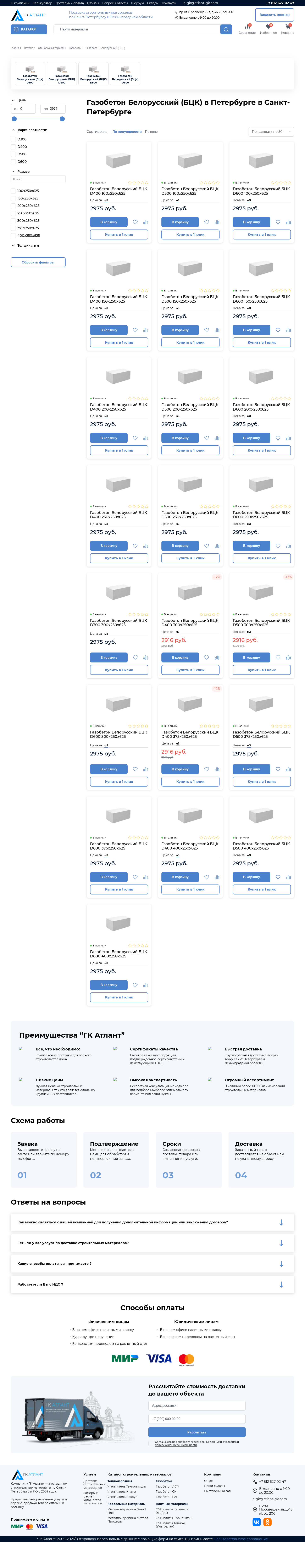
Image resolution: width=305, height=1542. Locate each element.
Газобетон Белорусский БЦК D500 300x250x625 (261, 623)
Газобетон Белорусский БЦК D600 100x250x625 (261, 191)
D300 (22, 139)
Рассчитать (196, 1432)
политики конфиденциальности (176, 1445)
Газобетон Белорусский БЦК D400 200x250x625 (118, 407)
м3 (106, 200)
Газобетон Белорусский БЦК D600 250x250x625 (261, 515)
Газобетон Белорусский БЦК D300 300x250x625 (118, 623)
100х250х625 (28, 191)
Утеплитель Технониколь (126, 1486)
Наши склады (214, 1486)
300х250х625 (28, 221)
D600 (22, 162)
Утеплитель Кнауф (121, 1492)
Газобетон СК (166, 1492)
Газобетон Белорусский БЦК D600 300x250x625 (118, 734)
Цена (21, 100)
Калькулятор (42, 3)
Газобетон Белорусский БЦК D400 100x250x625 (118, 191)
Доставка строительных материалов (94, 1484)
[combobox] (271, 132)
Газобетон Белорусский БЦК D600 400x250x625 (118, 954)
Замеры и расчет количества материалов (92, 1498)
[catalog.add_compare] (145, 222)
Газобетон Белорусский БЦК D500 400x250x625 (261, 846)
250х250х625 (28, 213)
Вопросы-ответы (115, 3)
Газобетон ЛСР (167, 1486)
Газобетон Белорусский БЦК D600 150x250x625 (261, 299)
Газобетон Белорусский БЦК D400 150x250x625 (118, 299)
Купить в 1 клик (119, 235)
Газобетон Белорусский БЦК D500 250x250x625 (189, 515)
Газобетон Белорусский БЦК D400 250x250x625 (118, 515)
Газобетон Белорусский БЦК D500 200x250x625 (189, 407)
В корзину (108, 222)
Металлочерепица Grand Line (126, 1511)
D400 (22, 147)
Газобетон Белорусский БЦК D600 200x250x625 (261, 407)
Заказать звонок (275, 15)
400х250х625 (28, 236)
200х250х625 (28, 206)
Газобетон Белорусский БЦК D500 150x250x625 (189, 299)
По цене (151, 131)
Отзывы (93, 3)
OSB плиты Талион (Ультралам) (170, 1525)
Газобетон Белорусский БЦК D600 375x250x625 (118, 846)
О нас (208, 1481)
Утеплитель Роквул (122, 1497)
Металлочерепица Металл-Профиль (128, 1519)
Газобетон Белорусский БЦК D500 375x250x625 (261, 734)
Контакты (169, 3)
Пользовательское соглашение (241, 1539)
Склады (153, 3)
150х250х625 (27, 198)
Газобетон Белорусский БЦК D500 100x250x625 (189, 191)
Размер (23, 171)
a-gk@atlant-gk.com (201, 3)
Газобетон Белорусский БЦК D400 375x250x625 (189, 734)
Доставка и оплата (70, 3)
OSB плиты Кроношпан (174, 1518)
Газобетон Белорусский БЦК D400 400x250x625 (189, 846)
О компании (20, 3)
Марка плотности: (32, 130)
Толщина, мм (28, 245)
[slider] (14, 118)
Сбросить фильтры (38, 262)
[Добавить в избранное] (135, 222)
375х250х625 (28, 228)
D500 (22, 154)
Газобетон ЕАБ (167, 1497)
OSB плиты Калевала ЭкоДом (172, 1511)
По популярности (127, 131)
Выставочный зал (217, 1491)
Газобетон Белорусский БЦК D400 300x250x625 (189, 623)
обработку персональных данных (198, 1441)
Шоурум (137, 3)
